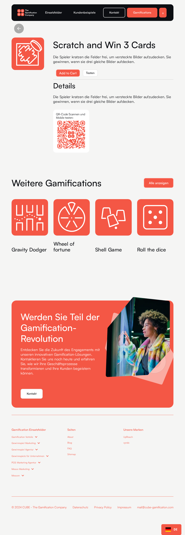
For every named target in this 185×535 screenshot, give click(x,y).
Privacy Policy (103, 507)
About (70, 436)
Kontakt (114, 12)
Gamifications (142, 12)
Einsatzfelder (53, 12)
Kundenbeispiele (85, 12)
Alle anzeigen (158, 183)
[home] (27, 12)
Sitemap (71, 454)
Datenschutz (80, 507)
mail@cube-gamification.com (155, 507)
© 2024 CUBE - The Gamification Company (39, 507)
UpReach (128, 436)
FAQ (69, 448)
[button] (163, 12)
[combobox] (171, 529)
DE (175, 529)
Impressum (124, 507)
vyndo (126, 442)
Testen (90, 73)
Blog (69, 442)
